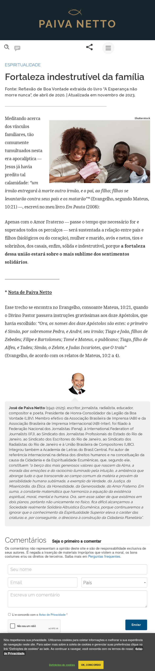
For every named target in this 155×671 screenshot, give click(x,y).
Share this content (89, 47)
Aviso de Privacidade (52, 615)
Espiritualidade (23, 64)
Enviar (136, 625)
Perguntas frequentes (104, 556)
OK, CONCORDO (91, 665)
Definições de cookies (62, 665)
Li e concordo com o (39, 615)
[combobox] (114, 582)
